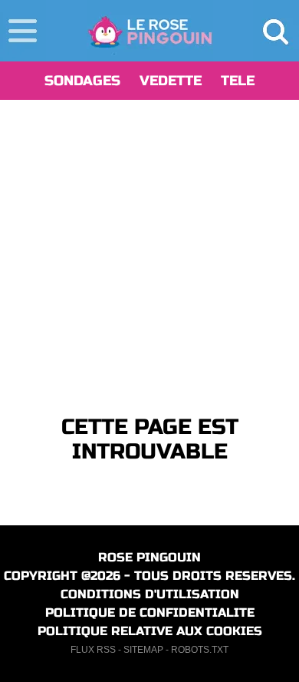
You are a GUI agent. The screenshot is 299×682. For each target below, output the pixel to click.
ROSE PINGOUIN (149, 557)
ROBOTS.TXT (199, 649)
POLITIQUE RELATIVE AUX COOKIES (150, 631)
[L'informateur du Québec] (150, 30)
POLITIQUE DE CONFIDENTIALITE (150, 612)
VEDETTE (171, 80)
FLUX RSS (93, 649)
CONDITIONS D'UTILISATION (150, 594)
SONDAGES (82, 80)
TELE (238, 80)
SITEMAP (143, 649)
